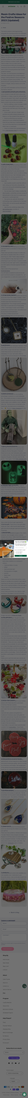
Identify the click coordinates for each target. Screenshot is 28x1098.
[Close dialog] (27, 541)
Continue (20, 555)
